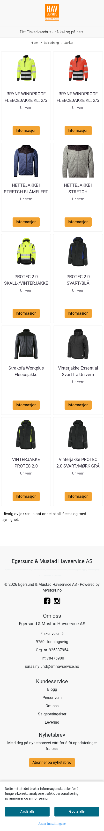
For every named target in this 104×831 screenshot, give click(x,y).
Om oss (52, 706)
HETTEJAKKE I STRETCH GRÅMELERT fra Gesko (78, 192)
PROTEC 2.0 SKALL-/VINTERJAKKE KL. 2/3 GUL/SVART (26, 283)
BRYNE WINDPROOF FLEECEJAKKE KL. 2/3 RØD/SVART (78, 100)
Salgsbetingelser (52, 714)
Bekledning (51, 43)
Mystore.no (52, 590)
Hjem (34, 43)
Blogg (52, 689)
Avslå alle (27, 811)
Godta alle (76, 811)
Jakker (68, 43)
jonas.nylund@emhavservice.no (52, 666)
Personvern (52, 697)
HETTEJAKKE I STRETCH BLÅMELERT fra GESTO (26, 192)
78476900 (55, 658)
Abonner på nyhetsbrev (52, 762)
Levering (52, 722)
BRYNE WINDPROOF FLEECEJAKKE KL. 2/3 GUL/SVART (26, 100)
